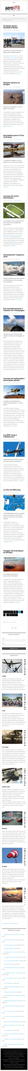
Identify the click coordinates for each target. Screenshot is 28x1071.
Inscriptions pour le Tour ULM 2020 (13, 136)
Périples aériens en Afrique (11, 84)
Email (3, 643)
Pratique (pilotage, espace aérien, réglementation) (14, 1064)
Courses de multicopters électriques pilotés (14, 379)
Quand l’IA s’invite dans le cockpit (12, 1025)
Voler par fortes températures (11, 1021)
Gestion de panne (8, 964)
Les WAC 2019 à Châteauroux (10, 436)
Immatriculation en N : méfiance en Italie (14, 995)
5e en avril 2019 (12, 57)
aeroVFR (14, 8)
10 (7, 614)
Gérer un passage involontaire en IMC (13, 1044)
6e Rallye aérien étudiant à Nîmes (10, 27)
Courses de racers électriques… (11, 197)
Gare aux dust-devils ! (9, 992)
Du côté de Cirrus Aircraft (10, 945)
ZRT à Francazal (8, 1030)
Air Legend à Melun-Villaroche (11, 957)
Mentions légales (19, 1067)
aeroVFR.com (20, 1050)
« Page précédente (8, 611)
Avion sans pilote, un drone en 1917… (13, 978)
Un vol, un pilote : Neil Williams (11, 960)
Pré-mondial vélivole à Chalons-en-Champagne (13, 309)
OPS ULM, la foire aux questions (12, 1016)
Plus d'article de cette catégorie (10, 923)
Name (3, 638)
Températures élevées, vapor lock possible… (15, 973)
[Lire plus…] (17, 73)
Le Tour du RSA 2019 (12, 490)
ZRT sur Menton (8, 983)
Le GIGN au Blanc (8, 948)
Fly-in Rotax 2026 (25, 893)
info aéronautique (19, 1055)
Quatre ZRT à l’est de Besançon (12, 939)
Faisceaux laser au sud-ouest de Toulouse (14, 952)
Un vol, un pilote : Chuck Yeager (12, 1011)
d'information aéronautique (10, 1050)
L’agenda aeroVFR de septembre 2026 (13, 986)
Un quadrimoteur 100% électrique (12, 1006)
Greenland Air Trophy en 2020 (13, 256)
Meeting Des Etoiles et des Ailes (12, 934)
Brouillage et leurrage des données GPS (14, 1000)
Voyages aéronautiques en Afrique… (13, 552)
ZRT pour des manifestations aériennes (14, 1034)
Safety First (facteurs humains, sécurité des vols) (14, 1065)
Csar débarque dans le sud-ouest (12, 967)
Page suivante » (13, 614)
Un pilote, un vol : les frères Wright (12, 1039)
